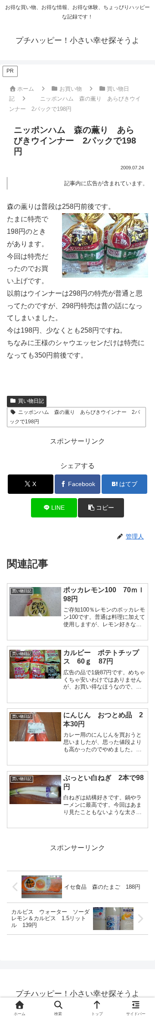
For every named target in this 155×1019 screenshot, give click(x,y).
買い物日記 (31, 401)
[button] (101, 507)
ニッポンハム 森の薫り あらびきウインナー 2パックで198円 (74, 417)
